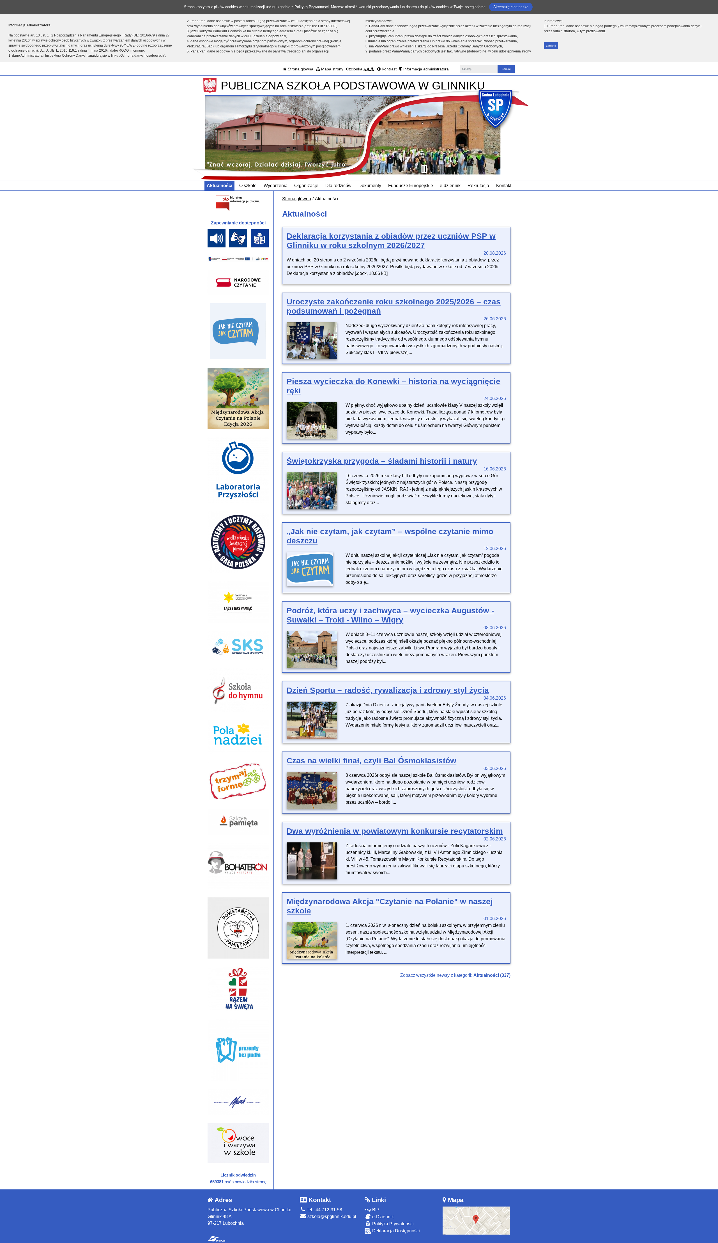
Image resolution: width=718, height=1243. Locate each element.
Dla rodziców (338, 185)
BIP (375, 1209)
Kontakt (503, 185)
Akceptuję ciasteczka (510, 7)
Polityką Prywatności (311, 7)
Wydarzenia (275, 185)
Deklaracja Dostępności (395, 1230)
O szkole (248, 185)
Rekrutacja (478, 185)
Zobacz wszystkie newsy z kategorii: (455, 975)
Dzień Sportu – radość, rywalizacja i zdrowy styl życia (388, 690)
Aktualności (219, 185)
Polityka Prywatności (392, 1223)
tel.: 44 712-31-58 (324, 1209)
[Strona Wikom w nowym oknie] (216, 1239)
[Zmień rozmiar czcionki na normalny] (364, 69)
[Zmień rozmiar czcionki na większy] (368, 69)
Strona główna (300, 69)
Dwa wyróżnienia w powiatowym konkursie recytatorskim (395, 831)
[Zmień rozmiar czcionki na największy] (372, 69)
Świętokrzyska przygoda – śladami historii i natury (382, 461)
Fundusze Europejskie (410, 185)
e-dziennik (450, 185)
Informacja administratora (425, 69)
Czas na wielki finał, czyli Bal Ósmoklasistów (371, 760)
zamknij (551, 45)
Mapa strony (331, 69)
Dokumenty (369, 185)
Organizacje (306, 185)
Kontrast (389, 69)
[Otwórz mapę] (476, 1220)
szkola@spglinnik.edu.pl (331, 1216)
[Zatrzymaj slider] (424, 169)
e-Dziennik (382, 1216)
